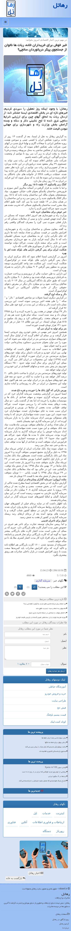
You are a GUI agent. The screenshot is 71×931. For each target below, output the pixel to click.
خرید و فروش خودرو (55, 693)
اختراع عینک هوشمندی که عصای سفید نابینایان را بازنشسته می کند (42, 780)
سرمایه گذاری (43, 580)
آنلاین (24, 822)
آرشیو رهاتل (64, 924)
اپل (35, 813)
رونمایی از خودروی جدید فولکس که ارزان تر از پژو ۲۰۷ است (44, 772)
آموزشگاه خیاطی (57, 686)
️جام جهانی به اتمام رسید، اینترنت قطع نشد (51, 608)
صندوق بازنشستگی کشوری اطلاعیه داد (52, 751)
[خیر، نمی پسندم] (20, 587)
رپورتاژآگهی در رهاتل (60, 919)
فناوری (12, 822)
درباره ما (65, 928)
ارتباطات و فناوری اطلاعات (48, 822)
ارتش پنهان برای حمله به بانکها (55, 742)
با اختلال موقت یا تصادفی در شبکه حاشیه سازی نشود (47, 613)
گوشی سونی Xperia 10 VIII (55, 767)
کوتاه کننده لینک (58, 722)
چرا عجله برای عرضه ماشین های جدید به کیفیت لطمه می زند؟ (44, 603)
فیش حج (61, 707)
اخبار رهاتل (34, 873)
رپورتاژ (60, 831)
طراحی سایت (59, 700)
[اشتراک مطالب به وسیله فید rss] (6, 593)
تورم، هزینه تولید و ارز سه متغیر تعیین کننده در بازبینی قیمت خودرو (41, 617)
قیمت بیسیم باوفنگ (56, 715)
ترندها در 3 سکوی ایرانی (57, 776)
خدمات (46, 813)
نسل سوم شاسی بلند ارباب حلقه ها (54, 738)
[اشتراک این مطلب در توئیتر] (12, 593)
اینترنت (60, 813)
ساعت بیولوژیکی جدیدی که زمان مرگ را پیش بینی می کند (45, 747)
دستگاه (47, 831)
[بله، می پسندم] (34, 587)
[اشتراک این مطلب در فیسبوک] (18, 593)
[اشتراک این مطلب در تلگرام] (23, 593)
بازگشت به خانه (14, 878)
